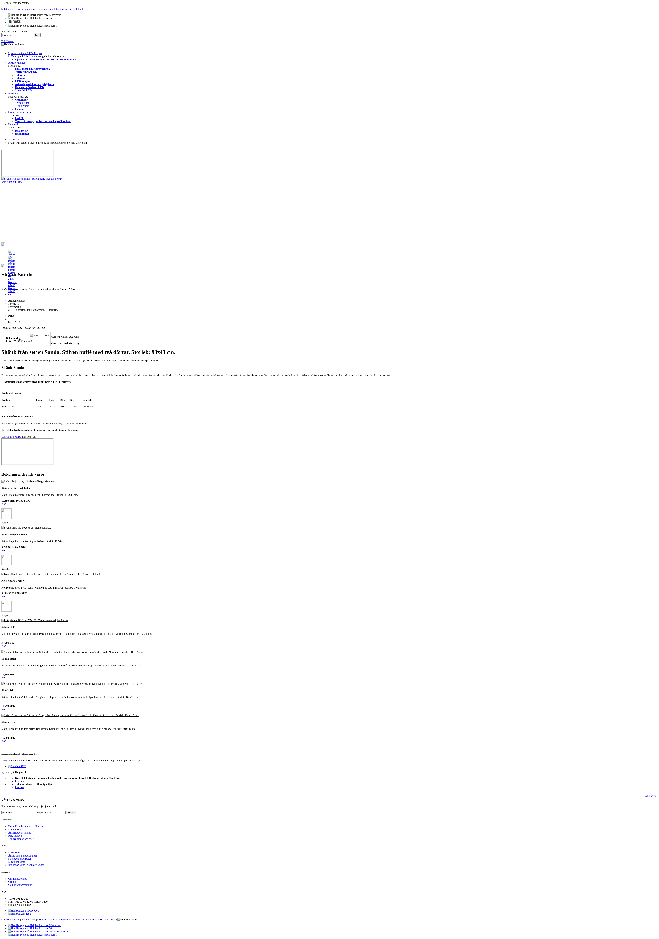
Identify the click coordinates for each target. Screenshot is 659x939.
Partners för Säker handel (15, 31)
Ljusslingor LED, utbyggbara (32, 68)
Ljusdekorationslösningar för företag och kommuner (45, 59)
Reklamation (15, 835)
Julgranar (21, 74)
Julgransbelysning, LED (29, 71)
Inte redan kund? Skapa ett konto (26, 864)
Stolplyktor (23, 105)
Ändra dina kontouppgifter (22, 855)
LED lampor (22, 81)
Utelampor (21, 99)
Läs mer (19, 781)
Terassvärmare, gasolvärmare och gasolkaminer (43, 121)
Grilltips (12, 881)
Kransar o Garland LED (29, 87)
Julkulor (20, 78)
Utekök (19, 118)
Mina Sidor (14, 852)
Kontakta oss (28, 919)
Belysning (13, 93)
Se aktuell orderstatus (19, 858)
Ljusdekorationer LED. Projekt (25, 53)
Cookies (41, 919)
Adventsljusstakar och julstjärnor (34, 84)
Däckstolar (21, 130)
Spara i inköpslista (11, 436)
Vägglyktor (23, 102)
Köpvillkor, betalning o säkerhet (25, 826)
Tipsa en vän (29, 436)
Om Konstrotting (17, 878)
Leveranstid (14, 829)
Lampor (20, 109)
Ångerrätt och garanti (19, 832)
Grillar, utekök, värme (20, 112)
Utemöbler (14, 124)
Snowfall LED (23, 90)
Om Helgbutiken (10, 919)
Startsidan (13, 139)
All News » (651, 795)
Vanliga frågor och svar (20, 838)
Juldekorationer (16, 62)
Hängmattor (22, 133)
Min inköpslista (16, 861)
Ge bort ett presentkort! (20, 884)
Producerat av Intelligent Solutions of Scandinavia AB (88, 919)
